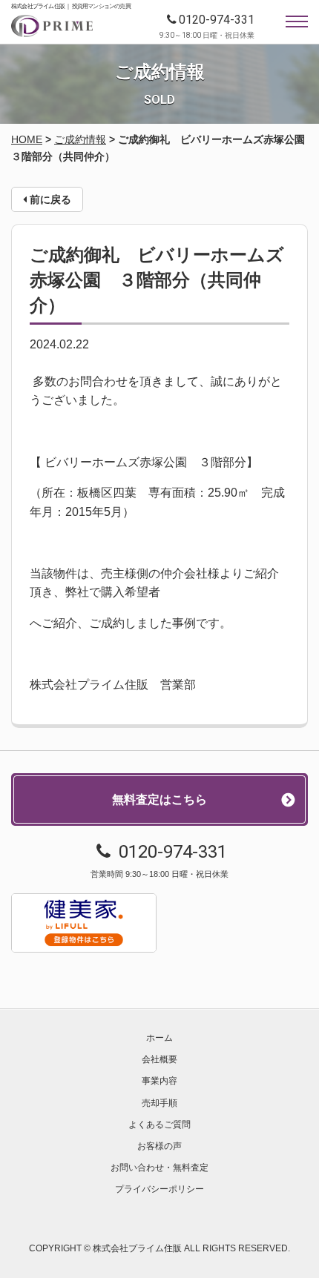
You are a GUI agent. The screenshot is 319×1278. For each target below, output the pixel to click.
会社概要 (159, 1059)
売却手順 (159, 1103)
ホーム (159, 1038)
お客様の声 (159, 1146)
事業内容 (159, 1081)
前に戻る (49, 199)
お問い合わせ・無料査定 (159, 1167)
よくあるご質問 (159, 1124)
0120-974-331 (216, 20)
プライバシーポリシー (159, 1189)
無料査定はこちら (159, 799)
